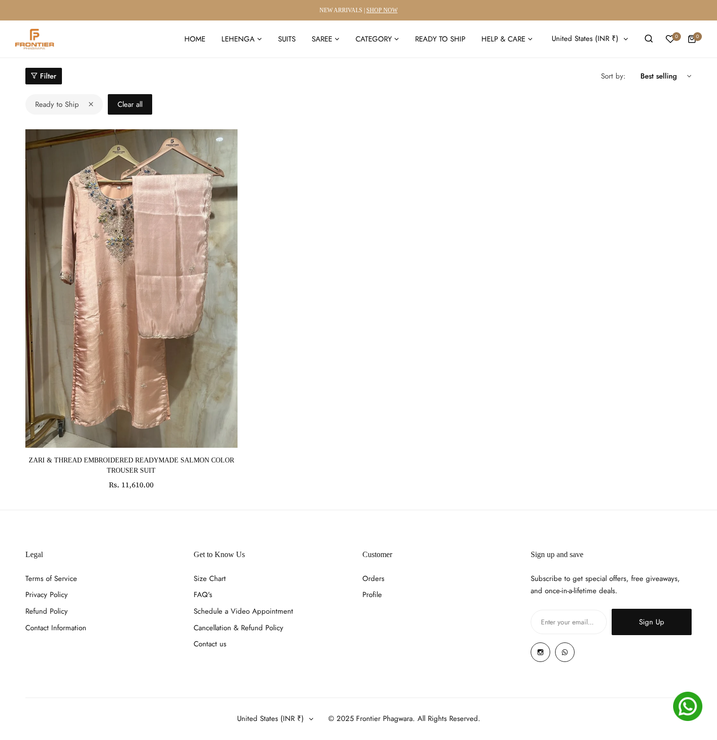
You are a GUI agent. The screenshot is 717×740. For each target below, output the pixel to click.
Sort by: (613, 76)
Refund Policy (46, 611)
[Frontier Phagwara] (35, 39)
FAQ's (203, 594)
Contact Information (55, 627)
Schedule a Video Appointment (243, 611)
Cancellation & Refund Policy (238, 627)
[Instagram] (540, 652)
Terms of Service (51, 578)
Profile (372, 594)
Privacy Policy (46, 594)
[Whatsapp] (565, 652)
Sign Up (651, 622)
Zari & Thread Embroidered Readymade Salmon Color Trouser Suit (131, 465)
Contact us (210, 644)
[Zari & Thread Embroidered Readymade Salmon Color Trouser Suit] (131, 288)
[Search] (648, 39)
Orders (373, 578)
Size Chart (210, 578)
